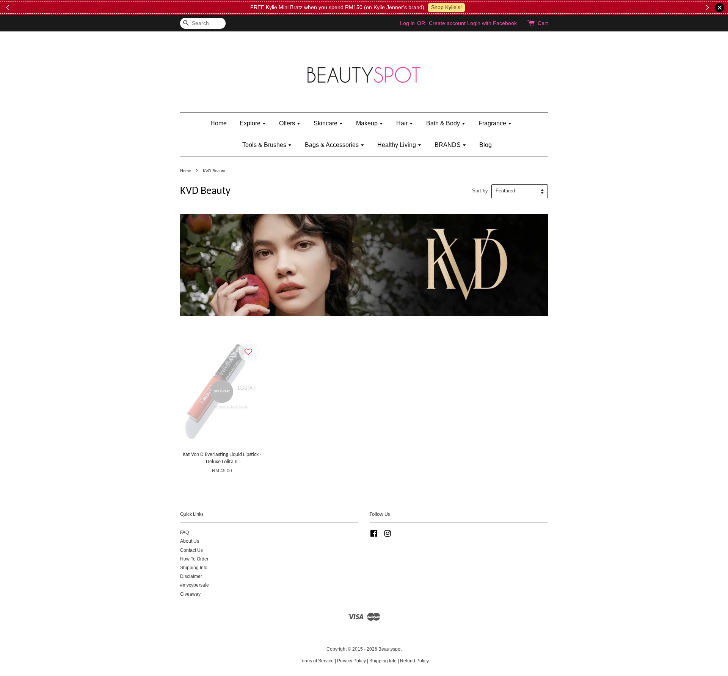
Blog (485, 145)
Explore (251, 123)
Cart (543, 23)
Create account (447, 23)
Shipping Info (193, 567)
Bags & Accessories (332, 145)
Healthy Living (397, 145)
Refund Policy (414, 661)
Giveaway (190, 594)
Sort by (480, 191)
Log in (407, 23)
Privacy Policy (351, 661)
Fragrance (493, 123)
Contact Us (191, 550)
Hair (402, 123)
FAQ (184, 532)
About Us (189, 541)
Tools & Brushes (265, 145)
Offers (288, 123)
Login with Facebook (492, 23)
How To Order (194, 559)
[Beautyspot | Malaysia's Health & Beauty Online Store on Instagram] (387, 535)
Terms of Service (317, 661)
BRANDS (448, 145)
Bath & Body (443, 123)
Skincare (326, 123)
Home (218, 123)
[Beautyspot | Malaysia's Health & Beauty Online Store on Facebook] (374, 535)
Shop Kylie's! (446, 7)
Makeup (367, 123)
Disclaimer (191, 576)
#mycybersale (194, 585)
